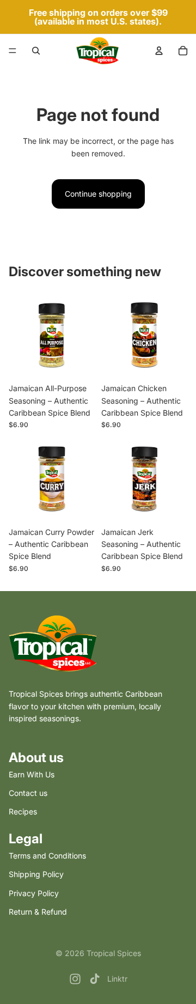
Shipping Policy (36, 874)
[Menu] (12, 50)
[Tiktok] (94, 978)
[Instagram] (75, 978)
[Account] (159, 51)
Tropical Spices (114, 953)
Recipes (23, 811)
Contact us (28, 793)
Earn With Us (31, 774)
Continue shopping (98, 193)
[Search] (36, 51)
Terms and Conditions (47, 855)
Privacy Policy (34, 893)
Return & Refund (38, 911)
